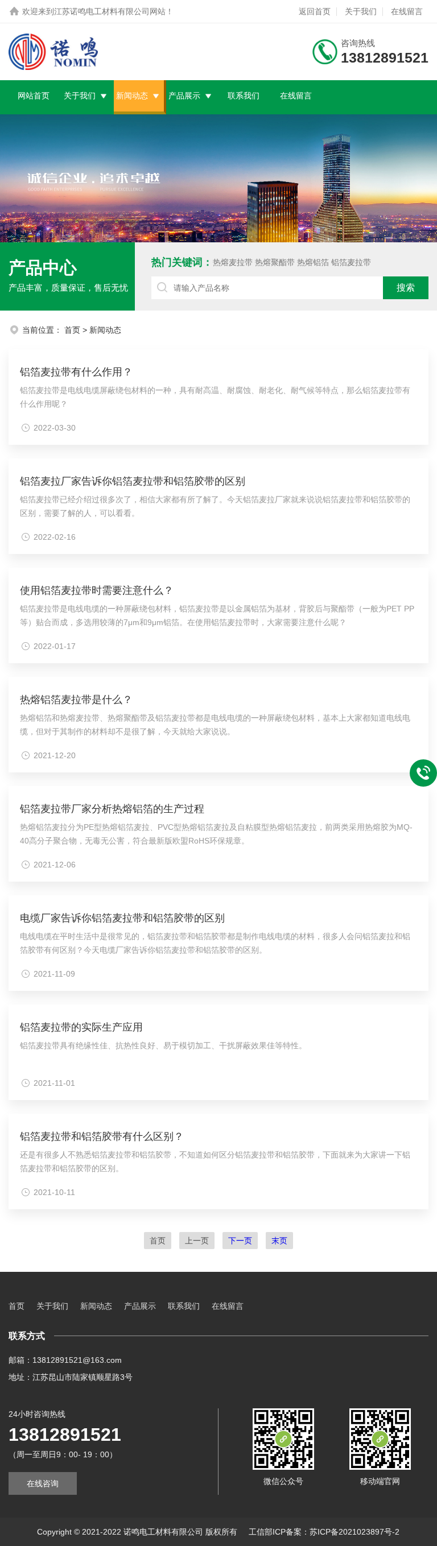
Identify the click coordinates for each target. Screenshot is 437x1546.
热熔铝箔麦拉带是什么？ (76, 699)
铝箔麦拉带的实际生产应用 (81, 1027)
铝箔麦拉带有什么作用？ (76, 372)
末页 (279, 1240)
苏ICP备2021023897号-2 (354, 1531)
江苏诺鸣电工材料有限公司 (102, 11)
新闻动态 (132, 95)
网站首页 (34, 95)
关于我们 (361, 11)
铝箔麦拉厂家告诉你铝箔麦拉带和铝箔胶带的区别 (132, 481)
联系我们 (243, 95)
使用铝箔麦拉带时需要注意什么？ (97, 590)
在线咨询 (43, 1483)
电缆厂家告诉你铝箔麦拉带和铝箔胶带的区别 (122, 918)
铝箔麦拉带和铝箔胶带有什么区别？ (102, 1136)
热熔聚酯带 (275, 262)
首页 (72, 329)
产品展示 (184, 95)
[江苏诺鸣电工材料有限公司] (53, 52)
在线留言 (407, 11)
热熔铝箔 (313, 262)
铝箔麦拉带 (351, 262)
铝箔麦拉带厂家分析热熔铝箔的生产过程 (112, 809)
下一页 (240, 1240)
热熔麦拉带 (233, 262)
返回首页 (315, 11)
